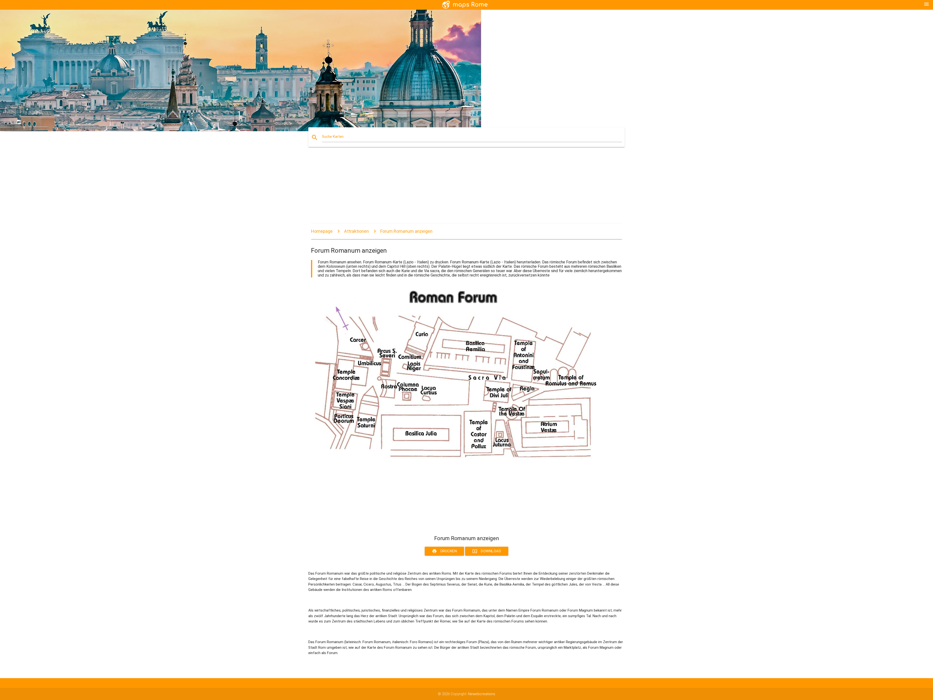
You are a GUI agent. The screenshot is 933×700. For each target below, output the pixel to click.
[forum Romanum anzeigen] (457, 458)
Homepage (322, 231)
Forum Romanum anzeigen (406, 231)
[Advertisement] (457, 190)
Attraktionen (356, 231)
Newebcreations (481, 694)
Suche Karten (333, 136)
